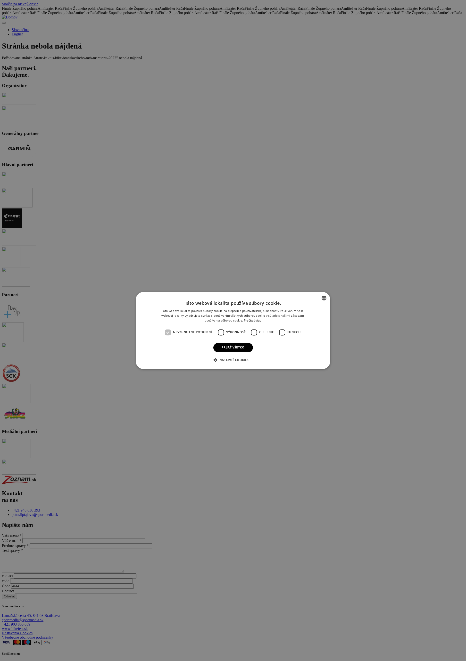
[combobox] (324, 298)
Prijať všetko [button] (233, 347)
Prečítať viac (252, 320)
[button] (233, 360)
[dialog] (233, 330)
